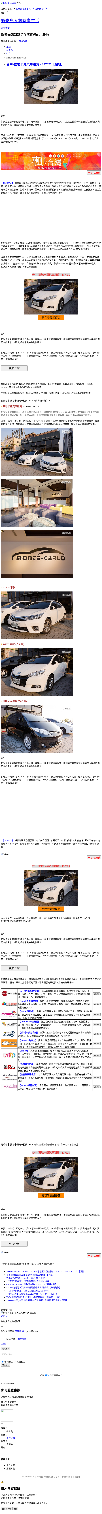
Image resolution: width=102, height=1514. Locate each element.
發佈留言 (5, 1365)
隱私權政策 (66, 1477)
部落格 (9, 50)
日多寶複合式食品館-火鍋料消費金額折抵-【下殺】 (30, 1275)
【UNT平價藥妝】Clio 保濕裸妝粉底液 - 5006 (27, 1291)
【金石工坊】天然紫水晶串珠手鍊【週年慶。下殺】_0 (31, 1294)
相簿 (8, 47)
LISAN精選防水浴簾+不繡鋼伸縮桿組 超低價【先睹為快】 (33, 1287)
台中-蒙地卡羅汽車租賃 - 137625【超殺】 (35, 64)
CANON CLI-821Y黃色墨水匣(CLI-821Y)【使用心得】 (31, 1284)
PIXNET (31, 1477)
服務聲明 (76, 1477)
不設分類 (23, 41)
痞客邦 (18, 1331)
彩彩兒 (4, 1316)
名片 (8, 53)
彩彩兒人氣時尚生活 (20, 20)
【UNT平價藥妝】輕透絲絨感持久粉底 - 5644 (27, 1281)
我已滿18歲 (6, 1509)
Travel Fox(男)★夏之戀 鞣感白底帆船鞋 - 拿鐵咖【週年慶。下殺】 (37, 1300)
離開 (15, 1509)
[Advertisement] (51, 217)
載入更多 (5, 1349)
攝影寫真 (22, 1339)
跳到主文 (5, 28)
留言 (24, 1331)
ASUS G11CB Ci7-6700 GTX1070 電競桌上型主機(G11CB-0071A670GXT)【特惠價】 (45, 1271)
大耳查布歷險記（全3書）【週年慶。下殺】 (26, 1278)
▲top (3, 1343)
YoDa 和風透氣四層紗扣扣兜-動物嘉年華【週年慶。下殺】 (33, 1297)
